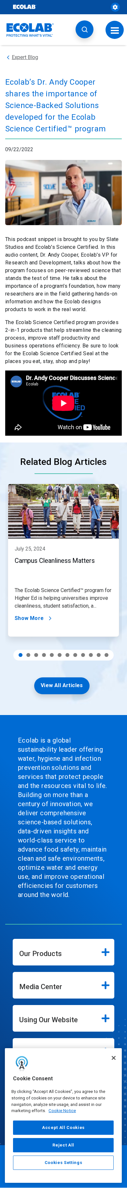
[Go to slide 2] (28, 655)
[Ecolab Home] (30, 30)
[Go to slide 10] (91, 655)
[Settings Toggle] (115, 7)
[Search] (84, 29)
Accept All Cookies (63, 1127)
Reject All (63, 1145)
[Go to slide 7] (67, 655)
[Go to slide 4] (44, 655)
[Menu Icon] (115, 29)
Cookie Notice (62, 1110)
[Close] (113, 1058)
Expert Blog (25, 57)
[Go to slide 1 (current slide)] (20, 655)
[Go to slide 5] (52, 655)
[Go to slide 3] (36, 655)
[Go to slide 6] (60, 655)
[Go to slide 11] (99, 655)
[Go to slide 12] (106, 655)
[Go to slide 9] (83, 655)
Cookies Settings (63, 1162)
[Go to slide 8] (75, 655)
